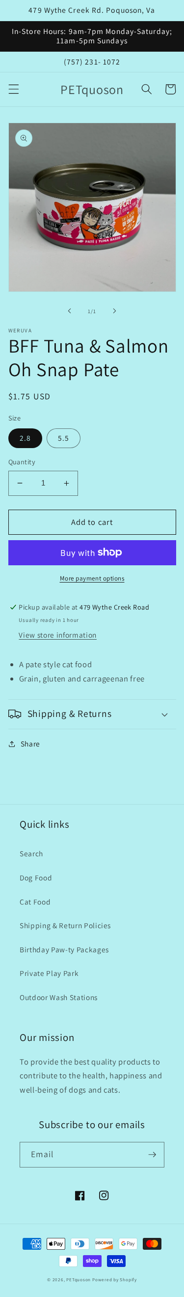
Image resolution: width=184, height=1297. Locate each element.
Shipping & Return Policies (65, 925)
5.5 (63, 438)
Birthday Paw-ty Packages (64, 949)
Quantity (22, 461)
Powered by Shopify (114, 1280)
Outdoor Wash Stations (59, 997)
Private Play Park (49, 973)
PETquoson (78, 1280)
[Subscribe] (152, 1154)
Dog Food (36, 877)
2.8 (25, 438)
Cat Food (35, 902)
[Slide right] (115, 311)
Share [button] (30, 743)
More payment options (92, 578)
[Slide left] (69, 311)
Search (31, 853)
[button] (13, 89)
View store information (58, 635)
